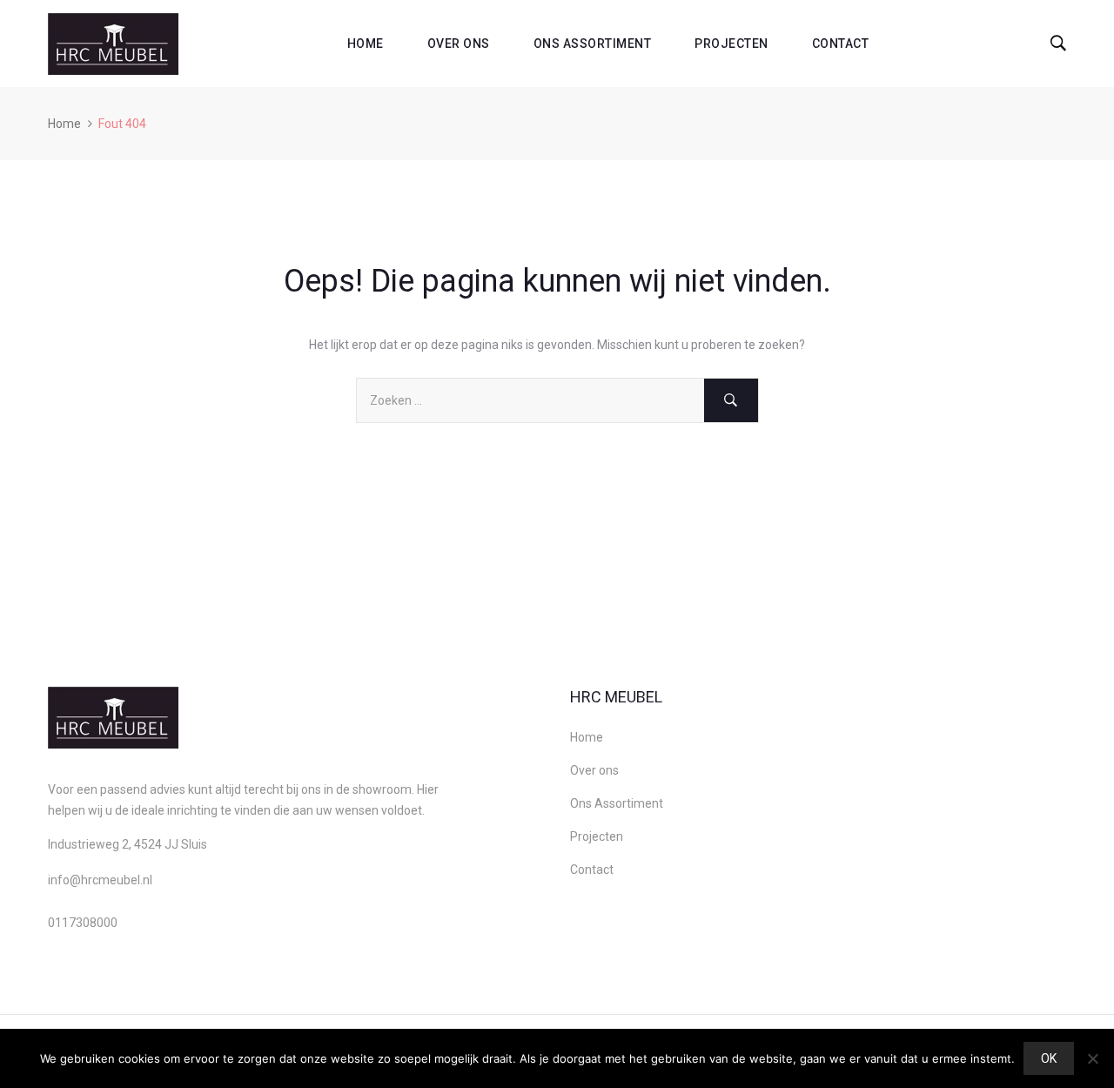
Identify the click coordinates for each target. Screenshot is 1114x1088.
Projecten (731, 43)
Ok (1049, 1058)
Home (365, 43)
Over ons (458, 43)
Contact (840, 43)
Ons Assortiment (593, 43)
